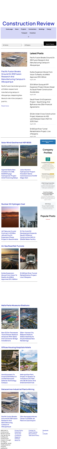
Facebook (45, 430)
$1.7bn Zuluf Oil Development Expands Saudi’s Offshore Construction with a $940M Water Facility (28, 235)
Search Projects (50, 44)
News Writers (33, 434)
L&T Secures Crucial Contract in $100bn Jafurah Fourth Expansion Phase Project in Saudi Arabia (9, 235)
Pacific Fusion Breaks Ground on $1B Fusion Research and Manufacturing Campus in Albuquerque (13, 76)
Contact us (32, 430)
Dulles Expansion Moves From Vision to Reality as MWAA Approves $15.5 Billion (41, 74)
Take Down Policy (34, 435)
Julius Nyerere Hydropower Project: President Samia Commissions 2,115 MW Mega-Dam (28, 174)
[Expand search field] (28, 37)
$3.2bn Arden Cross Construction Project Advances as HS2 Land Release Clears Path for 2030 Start (42, 117)
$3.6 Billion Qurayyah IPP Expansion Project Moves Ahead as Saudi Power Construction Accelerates (42, 88)
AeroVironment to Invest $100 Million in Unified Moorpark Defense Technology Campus (9, 379)
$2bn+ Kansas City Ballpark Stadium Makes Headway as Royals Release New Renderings (27, 337)
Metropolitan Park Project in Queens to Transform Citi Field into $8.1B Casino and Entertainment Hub (28, 379)
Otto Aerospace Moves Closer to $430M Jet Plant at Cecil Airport (28, 419)
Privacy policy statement (19, 431)
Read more (5, 106)
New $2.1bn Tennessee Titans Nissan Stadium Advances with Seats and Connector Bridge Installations (9, 337)
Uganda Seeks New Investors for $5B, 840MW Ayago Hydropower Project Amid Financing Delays (9, 174)
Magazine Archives (17, 438)
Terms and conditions (18, 434)
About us (17, 440)
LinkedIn (45, 434)
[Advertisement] (28, 10)
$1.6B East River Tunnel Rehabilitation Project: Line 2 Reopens (40, 131)
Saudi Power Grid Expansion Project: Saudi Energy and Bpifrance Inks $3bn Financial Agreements (41, 103)
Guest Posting (33, 432)
